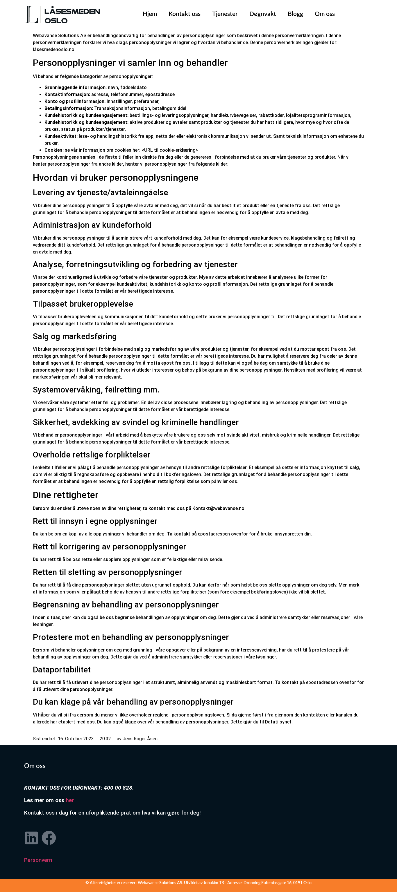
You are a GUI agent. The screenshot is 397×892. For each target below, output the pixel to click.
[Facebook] (49, 838)
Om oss (325, 14)
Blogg (295, 14)
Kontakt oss (185, 14)
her (70, 800)
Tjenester (225, 14)
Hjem (150, 14)
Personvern (38, 860)
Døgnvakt (262, 14)
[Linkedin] (31, 838)
